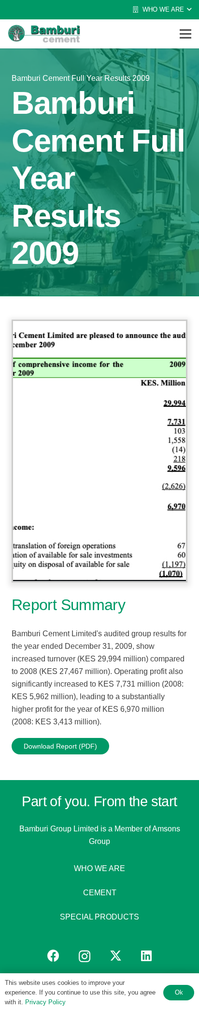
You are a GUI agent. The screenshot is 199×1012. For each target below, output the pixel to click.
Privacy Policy (45, 1002)
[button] (162, 9)
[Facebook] (53, 956)
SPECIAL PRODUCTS (99, 917)
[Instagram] (84, 956)
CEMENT (99, 893)
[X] (116, 956)
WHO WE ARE (99, 868)
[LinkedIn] (146, 956)
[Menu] (185, 34)
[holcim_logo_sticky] (44, 34)
